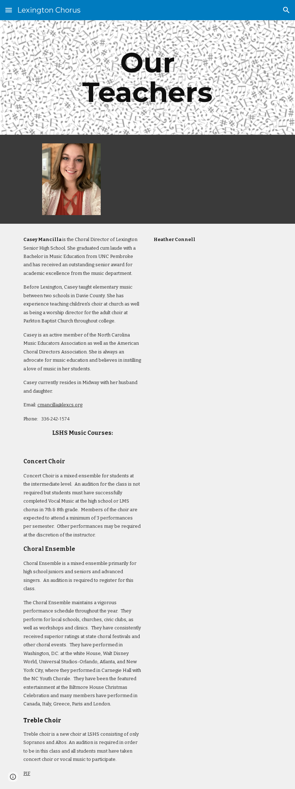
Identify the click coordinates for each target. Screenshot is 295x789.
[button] (8, 10)
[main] (147, 77)
